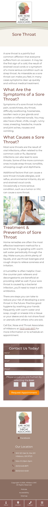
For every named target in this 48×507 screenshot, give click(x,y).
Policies (24, 489)
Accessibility (24, 493)
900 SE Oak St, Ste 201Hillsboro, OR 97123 (25, 454)
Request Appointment (24, 392)
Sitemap (24, 496)
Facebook (25, 438)
